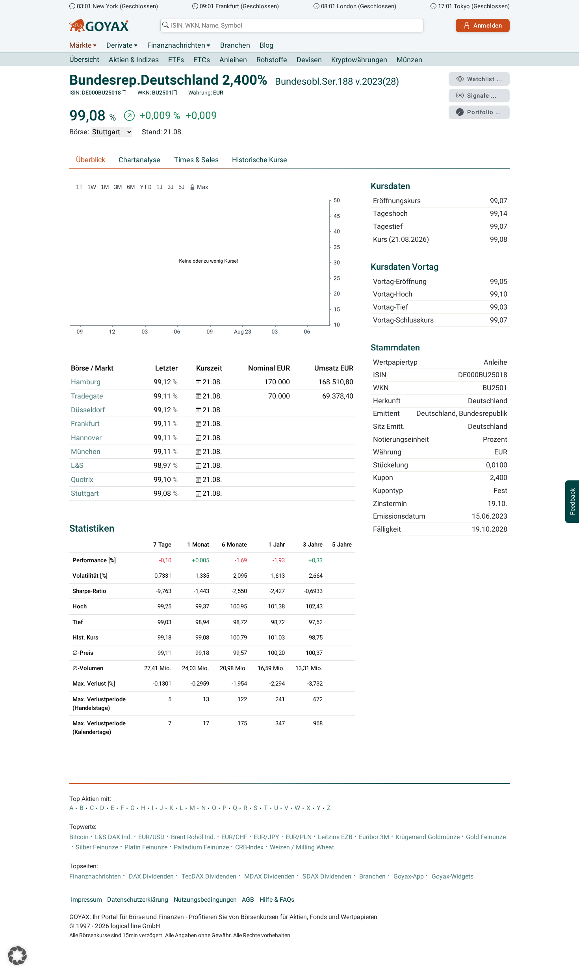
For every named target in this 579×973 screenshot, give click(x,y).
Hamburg (85, 382)
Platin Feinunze (145, 847)
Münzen (409, 60)
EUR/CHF (234, 837)
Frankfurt (85, 424)
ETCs (201, 60)
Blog (266, 45)
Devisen (309, 60)
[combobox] (291, 25)
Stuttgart (85, 493)
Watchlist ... (484, 79)
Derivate (119, 45)
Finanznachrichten (176, 45)
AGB (248, 899)
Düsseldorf (88, 410)
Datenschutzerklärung (137, 899)
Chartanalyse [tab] (139, 160)
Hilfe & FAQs (277, 899)
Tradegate (87, 396)
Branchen (235, 45)
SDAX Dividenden (326, 876)
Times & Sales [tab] (196, 160)
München (85, 452)
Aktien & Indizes (134, 60)
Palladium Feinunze (201, 847)
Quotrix (82, 480)
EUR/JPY (266, 837)
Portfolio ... (484, 112)
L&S (77, 465)
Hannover (86, 438)
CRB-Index (249, 847)
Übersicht (84, 59)
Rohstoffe (271, 60)
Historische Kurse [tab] (259, 160)
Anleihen (233, 60)
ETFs (176, 60)
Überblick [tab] (90, 160)
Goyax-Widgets (452, 876)
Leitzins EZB (335, 837)
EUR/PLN (299, 837)
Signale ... (481, 95)
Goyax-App (408, 876)
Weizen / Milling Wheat (302, 847)
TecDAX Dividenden (209, 876)
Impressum (86, 899)
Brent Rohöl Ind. (193, 837)
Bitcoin (79, 837)
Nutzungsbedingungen (205, 899)
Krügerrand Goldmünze (427, 837)
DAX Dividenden (151, 876)
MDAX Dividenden (269, 876)
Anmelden (487, 25)
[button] (17, 955)
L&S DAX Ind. (113, 837)
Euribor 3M (374, 837)
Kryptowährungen (359, 60)
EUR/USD (151, 837)
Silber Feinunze (97, 847)
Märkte (80, 45)
